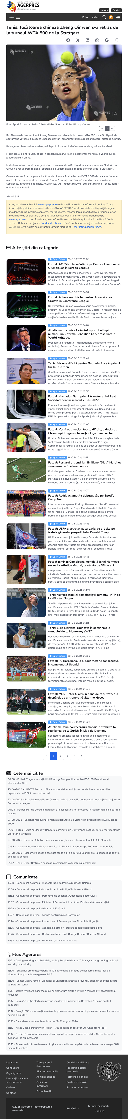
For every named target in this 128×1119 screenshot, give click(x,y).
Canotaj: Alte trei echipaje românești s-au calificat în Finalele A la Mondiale (67, 840)
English (116, 10)
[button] (117, 17)
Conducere (12, 1067)
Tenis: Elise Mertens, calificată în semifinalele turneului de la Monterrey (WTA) (79, 629)
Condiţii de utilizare (52, 223)
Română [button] (71, 1108)
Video (95, 17)
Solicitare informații (42, 1084)
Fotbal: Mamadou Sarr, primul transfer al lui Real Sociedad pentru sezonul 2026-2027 (82, 398)
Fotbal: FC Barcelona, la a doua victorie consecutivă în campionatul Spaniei (83, 662)
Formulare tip (44, 1091)
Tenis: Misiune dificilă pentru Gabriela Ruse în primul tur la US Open (84, 365)
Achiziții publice (45, 1076)
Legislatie (12, 1062)
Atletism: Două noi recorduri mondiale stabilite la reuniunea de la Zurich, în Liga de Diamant (82, 729)
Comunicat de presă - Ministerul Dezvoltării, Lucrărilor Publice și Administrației (62, 902)
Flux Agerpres (27, 954)
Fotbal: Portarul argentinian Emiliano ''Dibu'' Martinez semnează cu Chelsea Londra (84, 464)
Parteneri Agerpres (77, 1087)
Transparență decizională (44, 1064)
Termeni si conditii (98, 1106)
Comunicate (25, 877)
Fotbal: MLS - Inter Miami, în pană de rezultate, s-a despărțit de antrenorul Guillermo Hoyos (83, 696)
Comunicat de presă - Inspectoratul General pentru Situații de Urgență (57, 921)
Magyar (104, 10)
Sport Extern (20, 124)
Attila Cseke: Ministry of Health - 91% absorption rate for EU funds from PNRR (61, 1027)
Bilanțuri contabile (47, 1071)
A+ (112, 128)
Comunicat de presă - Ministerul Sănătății (40, 908)
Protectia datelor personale (76, 1069)
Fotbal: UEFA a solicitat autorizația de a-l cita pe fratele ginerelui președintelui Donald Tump (81, 530)
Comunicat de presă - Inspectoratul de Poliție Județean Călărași (54, 882)
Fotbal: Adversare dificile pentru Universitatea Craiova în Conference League (80, 299)
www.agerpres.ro (48, 204)
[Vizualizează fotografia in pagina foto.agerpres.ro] (64, 83)
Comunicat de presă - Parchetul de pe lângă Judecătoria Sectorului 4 (56, 895)
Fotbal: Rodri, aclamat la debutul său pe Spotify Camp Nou (81, 497)
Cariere (10, 1087)
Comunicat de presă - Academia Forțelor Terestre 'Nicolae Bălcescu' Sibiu (59, 927)
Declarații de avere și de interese (17, 1080)
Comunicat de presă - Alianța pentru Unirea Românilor (48, 915)
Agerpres (26, 1106)
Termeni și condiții (77, 1076)
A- (102, 128)
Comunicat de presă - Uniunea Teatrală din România (46, 940)
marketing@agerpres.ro (87, 226)
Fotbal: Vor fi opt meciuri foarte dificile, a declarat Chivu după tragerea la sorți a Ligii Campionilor (82, 431)
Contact (11, 1092)
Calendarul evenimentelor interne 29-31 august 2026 (47, 1021)
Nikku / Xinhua (81, 124)
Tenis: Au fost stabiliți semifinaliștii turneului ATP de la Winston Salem (84, 596)
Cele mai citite (27, 773)
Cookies (99, 1111)
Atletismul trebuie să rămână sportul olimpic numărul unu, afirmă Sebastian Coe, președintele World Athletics (81, 334)
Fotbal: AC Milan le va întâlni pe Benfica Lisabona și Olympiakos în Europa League (84, 266)
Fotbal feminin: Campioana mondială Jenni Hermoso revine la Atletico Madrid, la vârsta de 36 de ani (83, 563)
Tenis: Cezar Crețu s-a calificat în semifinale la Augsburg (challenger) (56, 863)
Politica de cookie (76, 1082)
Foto (85, 17)
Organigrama (13, 1073)
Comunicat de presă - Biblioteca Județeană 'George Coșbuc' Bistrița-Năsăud (61, 934)
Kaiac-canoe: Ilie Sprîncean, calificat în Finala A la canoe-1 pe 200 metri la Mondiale (65, 846)
